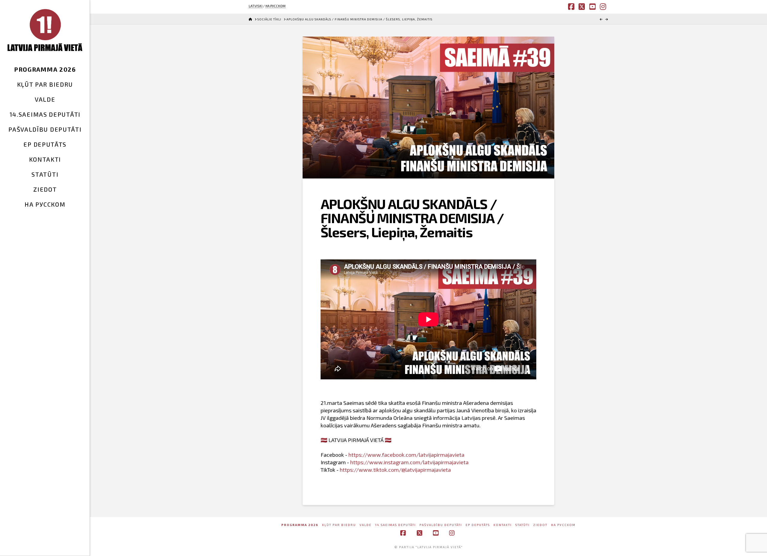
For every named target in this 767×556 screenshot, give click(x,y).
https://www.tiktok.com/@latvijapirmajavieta (395, 469)
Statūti (522, 525)
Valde (366, 525)
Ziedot (540, 525)
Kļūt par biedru (339, 525)
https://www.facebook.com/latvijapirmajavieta (406, 454)
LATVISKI (255, 6)
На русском (563, 525)
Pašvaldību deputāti (440, 525)
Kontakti (502, 525)
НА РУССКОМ (275, 6)
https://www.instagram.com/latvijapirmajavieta (409, 462)
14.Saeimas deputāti (395, 525)
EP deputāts (478, 525)
